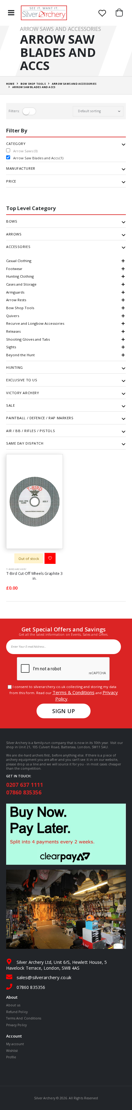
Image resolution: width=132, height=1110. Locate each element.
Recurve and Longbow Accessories (35, 323)
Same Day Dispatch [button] (25, 443)
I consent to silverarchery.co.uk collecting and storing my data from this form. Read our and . (64, 693)
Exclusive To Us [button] (21, 380)
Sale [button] (10, 405)
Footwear (14, 268)
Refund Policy (17, 1012)
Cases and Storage (21, 284)
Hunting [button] (14, 367)
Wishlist (12, 1051)
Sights (11, 347)
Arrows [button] (13, 234)
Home (10, 83)
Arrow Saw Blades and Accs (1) (38, 158)
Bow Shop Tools (20, 307)
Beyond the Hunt (20, 355)
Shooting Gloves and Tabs (28, 339)
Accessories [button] (18, 247)
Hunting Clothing (20, 276)
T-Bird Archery (16, 569)
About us (13, 1005)
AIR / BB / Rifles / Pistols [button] (30, 431)
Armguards (15, 292)
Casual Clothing (18, 260)
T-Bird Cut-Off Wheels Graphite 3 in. (34, 576)
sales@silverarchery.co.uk (44, 977)
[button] (121, 12)
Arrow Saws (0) (25, 151)
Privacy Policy (16, 1025)
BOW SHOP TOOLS (33, 83)
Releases (13, 331)
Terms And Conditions (23, 1018)
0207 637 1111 (24, 784)
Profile (11, 1057)
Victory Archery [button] (22, 393)
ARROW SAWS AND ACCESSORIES (74, 83)
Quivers (12, 315)
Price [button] (11, 181)
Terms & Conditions (73, 692)
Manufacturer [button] (20, 168)
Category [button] (15, 144)
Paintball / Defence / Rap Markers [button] (39, 418)
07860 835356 (23, 792)
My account (15, 1044)
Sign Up (63, 711)
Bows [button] (11, 221)
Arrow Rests (16, 300)
